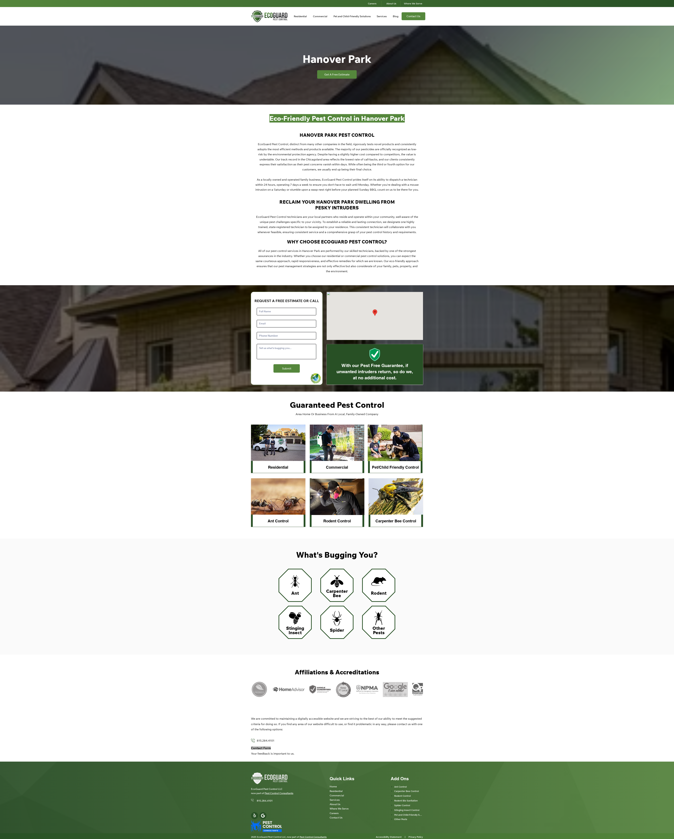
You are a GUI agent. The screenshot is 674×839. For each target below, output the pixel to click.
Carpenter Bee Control (395, 521)
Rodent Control (337, 521)
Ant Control (278, 521)
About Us (335, 804)
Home (333, 786)
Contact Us (336, 817)
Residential (278, 467)
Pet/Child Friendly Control (395, 467)
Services (335, 799)
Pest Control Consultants (279, 793)
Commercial (337, 467)
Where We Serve (339, 808)
